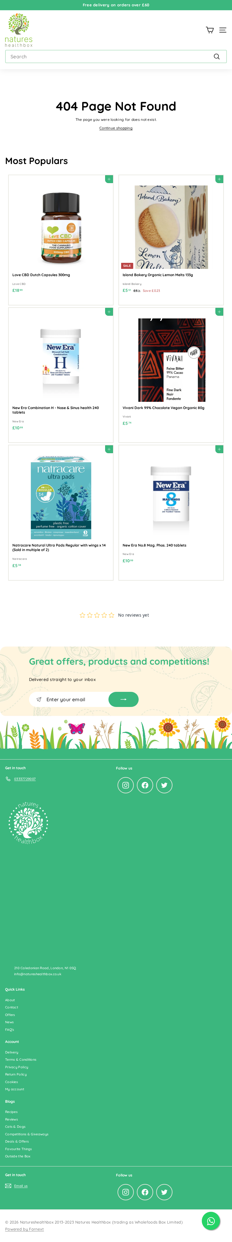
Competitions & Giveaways (26, 1134)
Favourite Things (18, 1149)
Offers (10, 1015)
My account (14, 1089)
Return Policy (16, 1074)
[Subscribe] (123, 699)
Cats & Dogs (15, 1126)
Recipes (11, 1112)
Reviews (11, 1119)
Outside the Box (18, 1156)
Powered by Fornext (24, 1229)
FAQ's (9, 1029)
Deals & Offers (17, 1141)
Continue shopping (116, 128)
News (9, 1022)
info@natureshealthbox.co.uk (37, 974)
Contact (11, 1007)
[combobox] (116, 56)
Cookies (11, 1082)
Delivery (11, 1052)
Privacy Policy (16, 1067)
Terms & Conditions (20, 1059)
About (10, 1000)
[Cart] (210, 30)
